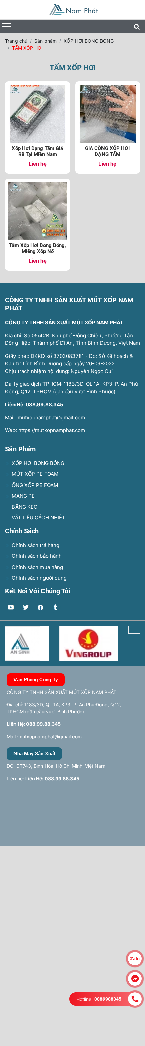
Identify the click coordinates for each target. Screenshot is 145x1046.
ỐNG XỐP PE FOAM (34, 485)
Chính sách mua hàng (36, 567)
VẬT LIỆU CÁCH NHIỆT (37, 517)
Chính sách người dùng (38, 578)
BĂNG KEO (23, 507)
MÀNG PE (22, 496)
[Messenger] (135, 979)
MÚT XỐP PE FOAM (34, 474)
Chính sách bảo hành (36, 556)
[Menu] (6, 27)
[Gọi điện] (135, 999)
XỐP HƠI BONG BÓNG (37, 463)
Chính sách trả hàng (34, 545)
